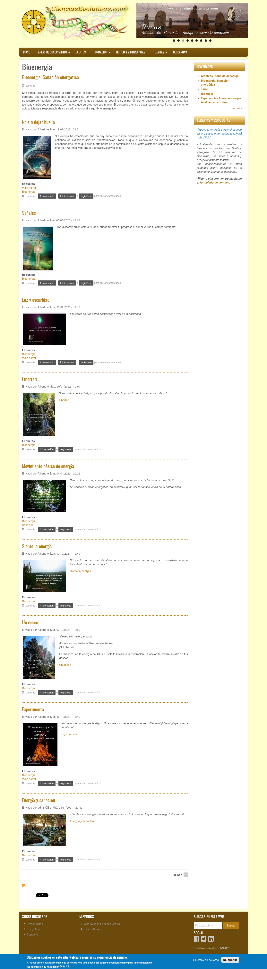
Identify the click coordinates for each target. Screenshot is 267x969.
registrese (86, 196)
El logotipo (33, 929)
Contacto (32, 934)
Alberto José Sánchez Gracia (102, 924)
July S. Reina (92, 929)
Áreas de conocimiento (52, 52)
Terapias (158, 52)
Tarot (204, 89)
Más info (65, 966)
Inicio (26, 52)
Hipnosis (207, 94)
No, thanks (230, 959)
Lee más (31, 86)
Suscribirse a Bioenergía (23, 885)
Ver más (237, 108)
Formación (100, 52)
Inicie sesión (67, 196)
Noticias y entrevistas (130, 52)
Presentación (35, 924)
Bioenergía (29, 191)
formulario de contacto (215, 182)
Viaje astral (29, 188)
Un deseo (65, 665)
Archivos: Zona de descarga (220, 76)
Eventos (81, 52)
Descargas (180, 52)
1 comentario (47, 196)
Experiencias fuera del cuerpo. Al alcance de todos (221, 100)
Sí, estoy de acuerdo (206, 960)
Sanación (28, 525)
